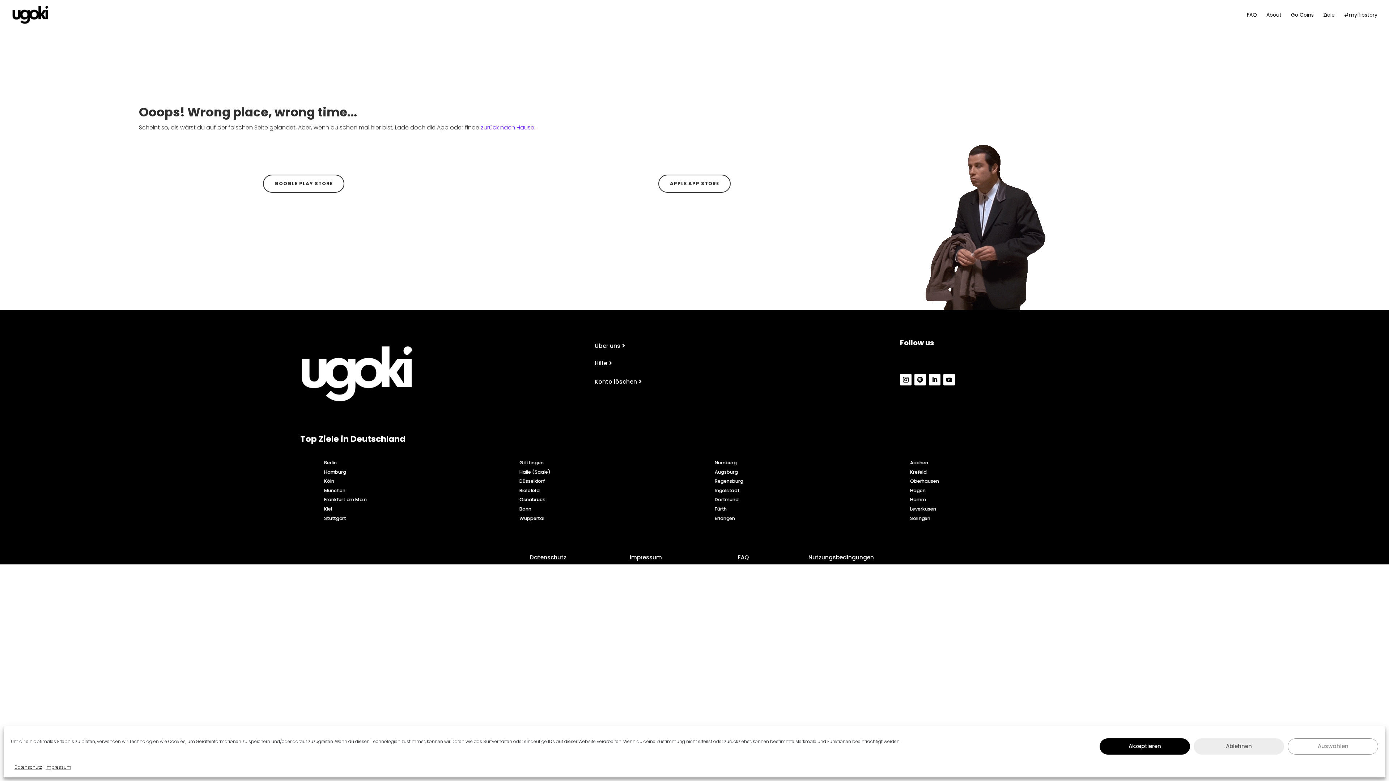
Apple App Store (694, 183)
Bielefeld (529, 490)
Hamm (918, 499)
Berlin (330, 462)
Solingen (920, 518)
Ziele (1329, 15)
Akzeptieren (1145, 746)
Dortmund (727, 499)
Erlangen (725, 518)
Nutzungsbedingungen (841, 557)
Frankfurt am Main (345, 499)
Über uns (607, 346)
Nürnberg (725, 462)
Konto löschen (616, 381)
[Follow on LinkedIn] (934, 379)
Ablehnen (1239, 746)
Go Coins (1302, 15)
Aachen (919, 462)
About (1274, 15)
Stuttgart (335, 518)
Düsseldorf (532, 481)
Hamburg (335, 471)
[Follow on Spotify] (920, 379)
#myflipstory (1360, 15)
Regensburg (729, 481)
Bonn (525, 508)
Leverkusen (923, 508)
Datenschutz (28, 767)
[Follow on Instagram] (906, 379)
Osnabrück (532, 499)
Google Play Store (304, 183)
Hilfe (601, 363)
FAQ (1252, 15)
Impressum (58, 767)
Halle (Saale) (534, 471)
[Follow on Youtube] (949, 379)
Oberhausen (924, 481)
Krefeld (918, 471)
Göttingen (531, 462)
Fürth (721, 508)
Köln (329, 481)
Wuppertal (531, 518)
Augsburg (726, 471)
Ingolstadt (727, 490)
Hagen (917, 490)
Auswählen (1333, 746)
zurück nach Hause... (509, 127)
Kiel (328, 508)
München (334, 490)
